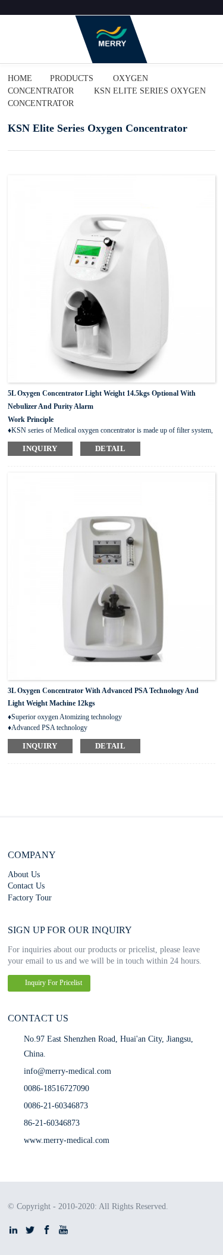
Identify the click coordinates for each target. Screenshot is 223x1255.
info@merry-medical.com (67, 1071)
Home (20, 78)
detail (110, 448)
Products (71, 78)
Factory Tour (30, 897)
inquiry (40, 448)
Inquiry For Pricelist (53, 982)
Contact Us (26, 885)
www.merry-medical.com (66, 1140)
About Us (24, 874)
